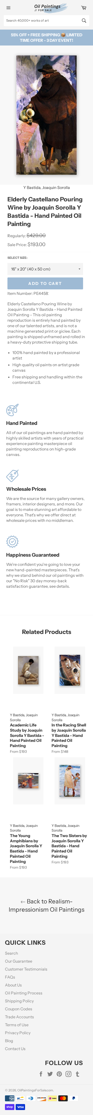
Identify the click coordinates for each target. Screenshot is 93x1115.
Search (11, 953)
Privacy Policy (18, 1032)
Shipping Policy (19, 1000)
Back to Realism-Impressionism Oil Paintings (46, 905)
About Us (13, 984)
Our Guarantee (18, 961)
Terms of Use (17, 1024)
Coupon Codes (18, 1008)
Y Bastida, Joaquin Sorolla (46, 187)
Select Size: (17, 258)
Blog (9, 1040)
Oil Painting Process (23, 992)
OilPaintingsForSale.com (35, 1090)
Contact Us (15, 1048)
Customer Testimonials (26, 969)
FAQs (10, 977)
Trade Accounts (19, 1016)
